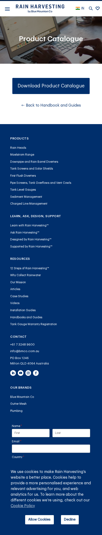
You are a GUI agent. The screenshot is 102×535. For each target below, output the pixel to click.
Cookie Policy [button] (23, 506)
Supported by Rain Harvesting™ (31, 246)
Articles (15, 289)
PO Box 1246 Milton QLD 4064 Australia (29, 360)
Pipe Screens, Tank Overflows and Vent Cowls (40, 182)
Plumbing (16, 410)
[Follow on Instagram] (28, 373)
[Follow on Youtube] (20, 373)
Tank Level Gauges (23, 189)
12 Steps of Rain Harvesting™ (29, 268)
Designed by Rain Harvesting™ (30, 239)
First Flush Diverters (23, 175)
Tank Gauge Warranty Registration (33, 324)
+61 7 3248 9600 (22, 344)
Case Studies (19, 296)
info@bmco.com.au (24, 351)
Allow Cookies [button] (39, 519)
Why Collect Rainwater (25, 275)
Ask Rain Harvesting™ (24, 232)
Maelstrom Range (22, 154)
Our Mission (18, 282)
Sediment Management (26, 196)
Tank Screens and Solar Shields (31, 168)
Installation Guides (23, 310)
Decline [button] (69, 519)
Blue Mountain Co (22, 397)
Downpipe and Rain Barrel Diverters (34, 161)
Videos (14, 303)
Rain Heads (18, 147)
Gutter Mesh (18, 403)
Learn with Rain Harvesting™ (29, 225)
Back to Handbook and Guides (53, 105)
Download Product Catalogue (51, 86)
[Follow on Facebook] (36, 373)
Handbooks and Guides (26, 317)
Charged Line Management (28, 203)
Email (22, 441)
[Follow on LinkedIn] (13, 373)
